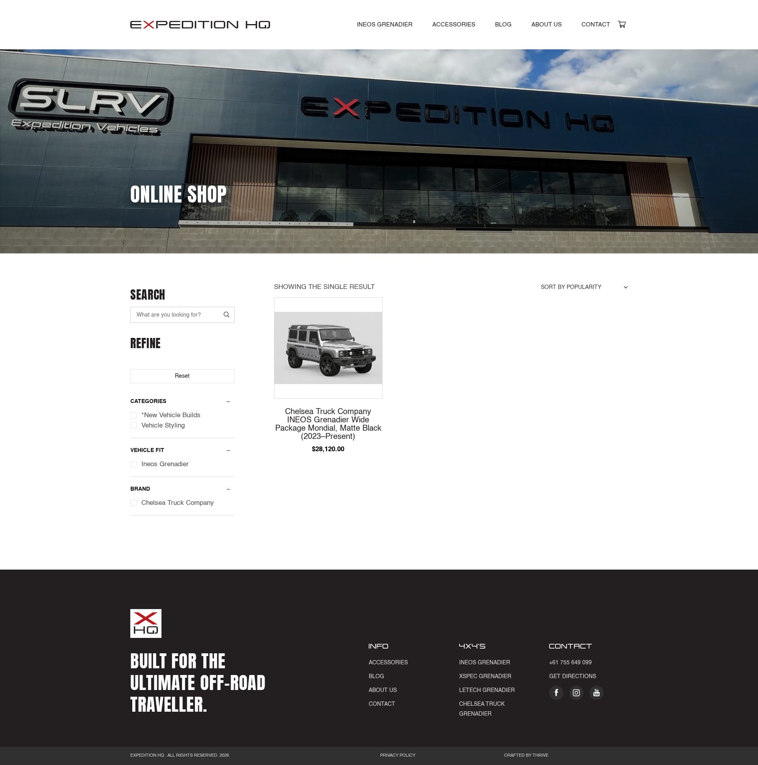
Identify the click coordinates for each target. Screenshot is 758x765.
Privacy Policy (397, 756)
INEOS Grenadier (385, 25)
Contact (596, 25)
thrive (539, 756)
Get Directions (572, 676)
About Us (546, 25)
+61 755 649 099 (570, 663)
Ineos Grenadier (484, 663)
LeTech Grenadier (487, 690)
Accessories (453, 25)
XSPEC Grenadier (485, 676)
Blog (503, 25)
